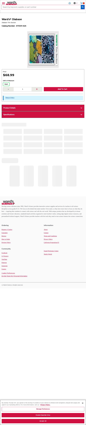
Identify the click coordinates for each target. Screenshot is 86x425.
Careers (4, 269)
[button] (70, 3)
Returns (4, 236)
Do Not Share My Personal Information (14, 276)
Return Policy (10, 97)
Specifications (8, 114)
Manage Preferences (43, 409)
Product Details (9, 108)
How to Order (6, 239)
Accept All (43, 421)
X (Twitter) (5, 256)
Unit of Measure (8, 80)
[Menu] (3, 3)
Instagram (4, 266)
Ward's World (48, 254)
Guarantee (5, 233)
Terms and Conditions (50, 236)
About (46, 229)
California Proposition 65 (51, 242)
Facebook (4, 253)
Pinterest (4, 262)
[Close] (82, 403)
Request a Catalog (7, 229)
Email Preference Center (51, 251)
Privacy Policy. (45, 405)
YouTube (4, 259)
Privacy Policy (48, 239)
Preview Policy (6, 242)
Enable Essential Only (43, 415)
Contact (46, 233)
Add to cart (62, 89)
